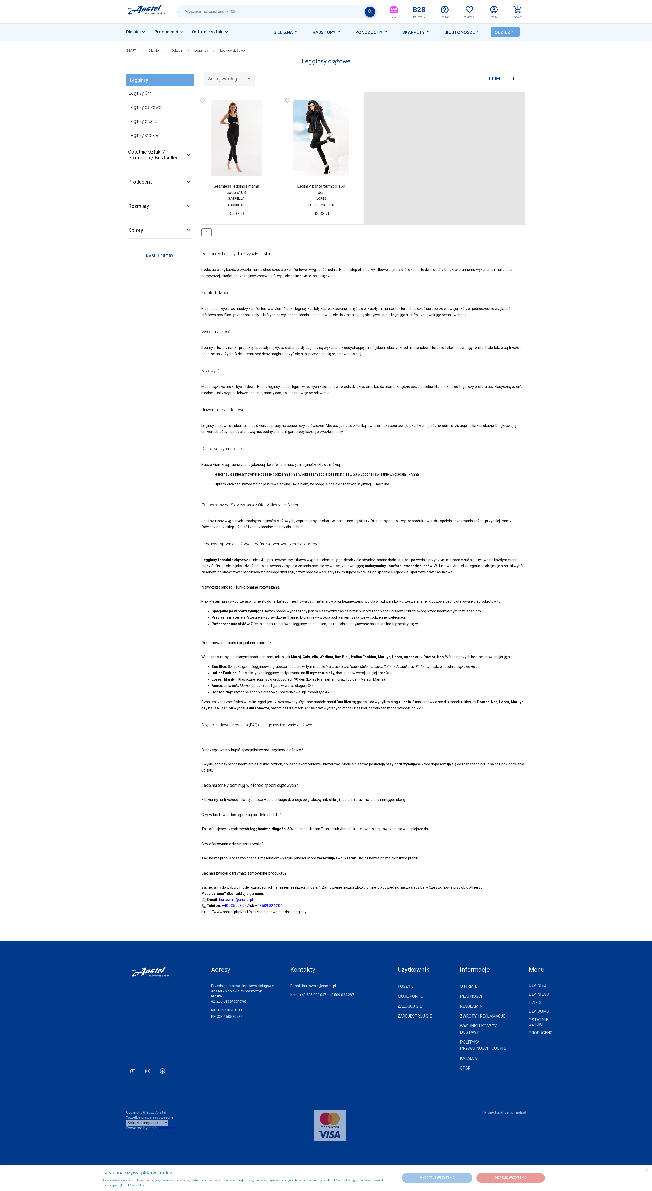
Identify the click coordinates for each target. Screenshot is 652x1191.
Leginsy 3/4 (140, 93)
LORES (321, 198)
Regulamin (471, 1006)
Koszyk (405, 986)
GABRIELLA (236, 198)
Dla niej (154, 50)
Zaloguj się (410, 1006)
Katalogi (469, 1058)
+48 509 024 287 (268, 906)
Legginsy (201, 50)
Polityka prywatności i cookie (483, 1045)
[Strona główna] (146, 11)
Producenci (541, 1033)
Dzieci (535, 1002)
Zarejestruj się (415, 1016)
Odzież (177, 50)
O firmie (468, 986)
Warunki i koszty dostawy (478, 1029)
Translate (166, 1128)
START (131, 50)
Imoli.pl (520, 1112)
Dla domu (539, 1011)
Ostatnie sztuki (538, 1022)
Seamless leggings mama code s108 (236, 189)
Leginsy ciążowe (232, 50)
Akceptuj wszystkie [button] (437, 1177)
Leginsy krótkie (143, 135)
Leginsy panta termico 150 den (321, 189)
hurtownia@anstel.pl (236, 900)
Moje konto (410, 996)
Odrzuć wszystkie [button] (510, 1177)
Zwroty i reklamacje (482, 1016)
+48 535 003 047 (235, 906)
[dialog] (326, 1178)
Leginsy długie (143, 121)
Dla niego (539, 994)
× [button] (646, 1170)
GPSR (465, 1068)
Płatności (471, 996)
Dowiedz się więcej (160, 1185)
